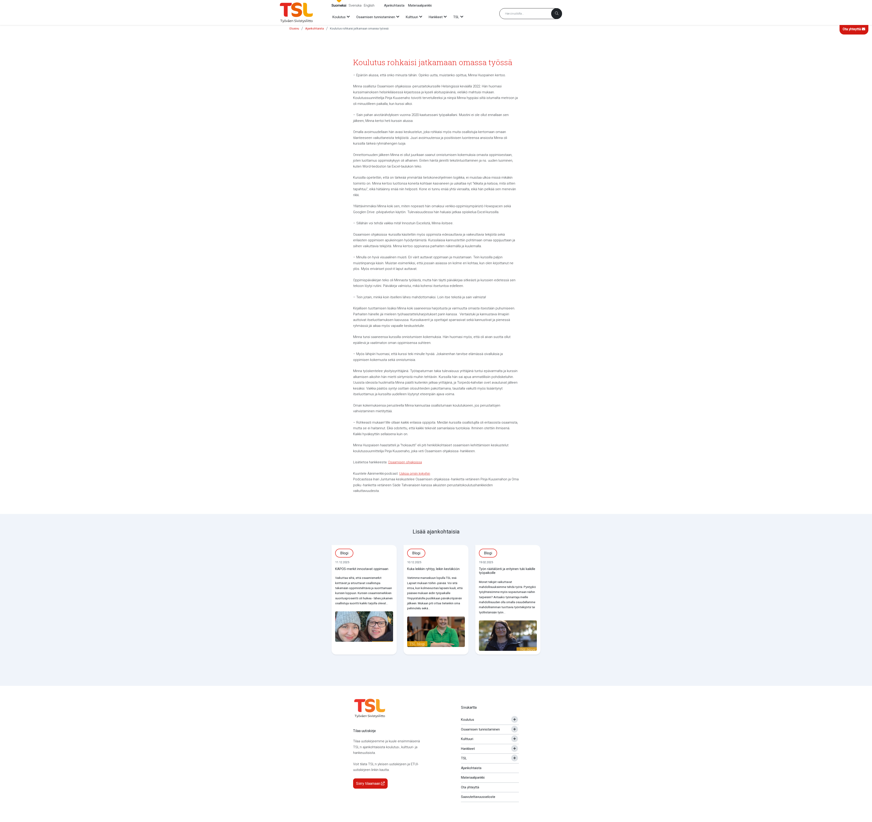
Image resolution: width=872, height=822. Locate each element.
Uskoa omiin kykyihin (414, 473)
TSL (464, 758)
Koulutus (467, 720)
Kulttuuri (467, 739)
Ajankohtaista (394, 5)
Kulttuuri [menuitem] (412, 17)
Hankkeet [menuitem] (436, 17)
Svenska (355, 5)
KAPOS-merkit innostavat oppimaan (361, 569)
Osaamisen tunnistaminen (480, 729)
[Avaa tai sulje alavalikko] (514, 719)
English (369, 5)
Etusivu (294, 28)
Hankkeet (468, 749)
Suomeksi (339, 5)
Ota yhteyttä (852, 29)
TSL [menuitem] (456, 17)
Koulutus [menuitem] (339, 17)
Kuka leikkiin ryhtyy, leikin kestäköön (433, 569)
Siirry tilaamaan (368, 783)
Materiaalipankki (420, 5)
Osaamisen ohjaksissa (405, 462)
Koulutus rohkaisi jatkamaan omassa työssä (359, 28)
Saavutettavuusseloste (478, 797)
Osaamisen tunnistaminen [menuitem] (375, 17)
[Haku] (556, 13)
